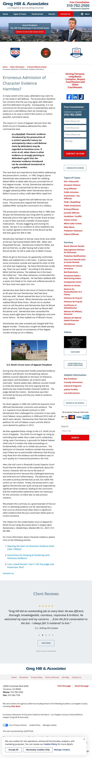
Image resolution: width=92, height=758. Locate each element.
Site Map (65, 677)
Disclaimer (23, 677)
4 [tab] (49, 635)
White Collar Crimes (73, 223)
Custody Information (73, 382)
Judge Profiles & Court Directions (75, 364)
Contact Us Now (75, 153)
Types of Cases (19, 14)
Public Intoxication (72, 205)
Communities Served (75, 168)
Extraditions (69, 324)
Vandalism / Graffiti (73, 216)
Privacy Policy (36, 677)
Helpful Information (75, 374)
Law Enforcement (72, 393)
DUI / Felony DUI (71, 181)
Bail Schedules (70, 378)
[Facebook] (69, 97)
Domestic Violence (72, 185)
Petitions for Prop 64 (73, 301)
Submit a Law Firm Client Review (46, 651)
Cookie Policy (34, 725)
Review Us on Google (75, 403)
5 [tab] (52, 635)
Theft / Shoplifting (72, 202)
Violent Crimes (70, 220)
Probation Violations (73, 230)
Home (5, 14)
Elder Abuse (69, 227)
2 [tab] (42, 635)
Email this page (82, 686)
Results (51, 14)
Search (75, 437)
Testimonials (37, 14)
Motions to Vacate (72, 285)
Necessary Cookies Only (38, 750)
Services (68, 242)
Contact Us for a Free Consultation (30, 32)
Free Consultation (74, 106)
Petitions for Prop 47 (73, 298)
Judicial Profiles (71, 389)
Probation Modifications (75, 256)
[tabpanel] (46, 617)
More (87, 14)
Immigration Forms (72, 282)
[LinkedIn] (75, 97)
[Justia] (81, 97)
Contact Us (65, 14)
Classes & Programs (72, 386)
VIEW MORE (75, 352)
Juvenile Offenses (71, 213)
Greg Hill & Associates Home (25, 5)
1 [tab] (39, 635)
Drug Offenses (70, 188)
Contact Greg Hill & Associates (78, 5)
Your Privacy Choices (18, 725)
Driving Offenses (71, 209)
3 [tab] (46, 635)
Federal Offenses (71, 234)
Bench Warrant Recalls (74, 246)
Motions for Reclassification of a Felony (73, 292)
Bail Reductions (71, 272)
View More (46, 643)
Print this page (64, 686)
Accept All (13, 750)
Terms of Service (52, 677)
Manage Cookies (50, 725)
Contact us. (8, 573)
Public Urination (71, 192)
